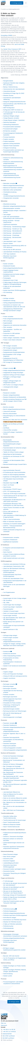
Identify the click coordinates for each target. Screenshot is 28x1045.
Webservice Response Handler (11, 824)
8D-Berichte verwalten (9, 131)
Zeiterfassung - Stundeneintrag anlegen (14, 226)
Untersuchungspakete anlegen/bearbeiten (15, 750)
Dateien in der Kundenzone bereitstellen (14, 666)
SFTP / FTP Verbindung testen (11, 491)
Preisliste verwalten (8, 694)
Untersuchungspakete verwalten (12, 748)
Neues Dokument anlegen (10, 854)
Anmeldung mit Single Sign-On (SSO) (13, 93)
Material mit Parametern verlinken (12, 187)
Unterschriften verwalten (10, 430)
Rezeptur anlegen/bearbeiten (11, 395)
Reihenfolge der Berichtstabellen (12, 454)
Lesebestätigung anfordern (11, 863)
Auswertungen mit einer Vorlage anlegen (14, 598)
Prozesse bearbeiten (9, 137)
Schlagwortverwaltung (9, 148)
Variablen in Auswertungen (10, 611)
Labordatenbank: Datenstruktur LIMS (13, 566)
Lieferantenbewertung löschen (11, 177)
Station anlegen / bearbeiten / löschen (14, 337)
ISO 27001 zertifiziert (9, 1036)
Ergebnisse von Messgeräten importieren (15, 476)
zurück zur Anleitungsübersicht (10, 9)
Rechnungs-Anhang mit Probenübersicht (14, 895)
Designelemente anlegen (10, 350)
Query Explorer (7, 552)
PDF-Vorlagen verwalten (10, 346)
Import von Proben (8, 485)
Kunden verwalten (8, 263)
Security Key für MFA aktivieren (12, 249)
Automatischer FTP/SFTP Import (12, 489)
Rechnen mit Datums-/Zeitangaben (13, 764)
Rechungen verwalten (9, 684)
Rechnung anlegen (8, 686)
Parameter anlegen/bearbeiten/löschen (14, 727)
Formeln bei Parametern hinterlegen (13, 756)
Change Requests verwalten (11, 118)
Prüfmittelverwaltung (9, 909)
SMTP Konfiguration (8, 107)
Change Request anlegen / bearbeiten (14, 120)
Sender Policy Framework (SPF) (12, 49)
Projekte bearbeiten (8, 141)
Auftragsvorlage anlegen (10, 635)
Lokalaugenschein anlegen (10, 387)
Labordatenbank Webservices (11, 792)
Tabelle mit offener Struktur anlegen (13, 452)
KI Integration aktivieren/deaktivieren (13, 548)
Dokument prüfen (8, 858)
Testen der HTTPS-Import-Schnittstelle (14, 493)
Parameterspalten (8, 609)
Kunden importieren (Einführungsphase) (14, 290)
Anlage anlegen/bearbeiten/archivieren (14, 370)
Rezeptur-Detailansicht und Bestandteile (14, 397)
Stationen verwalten (9, 335)
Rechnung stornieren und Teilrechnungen (14, 711)
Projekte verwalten (8, 139)
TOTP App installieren (9, 254)
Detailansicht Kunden (9, 266)
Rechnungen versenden (9, 688)
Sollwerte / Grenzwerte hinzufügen (13, 836)
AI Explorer (6, 550)
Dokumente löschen (8, 871)
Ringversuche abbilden (9, 745)
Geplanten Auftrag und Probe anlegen (14, 374)
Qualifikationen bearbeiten (10, 542)
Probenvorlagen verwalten (10, 637)
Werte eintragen (7, 321)
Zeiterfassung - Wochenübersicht (12, 231)
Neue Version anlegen (9, 856)
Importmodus (7, 487)
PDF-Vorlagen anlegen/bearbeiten (12, 348)
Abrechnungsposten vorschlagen (12, 717)
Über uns (3, 1023)
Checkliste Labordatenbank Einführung (14, 564)
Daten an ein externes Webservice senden (15, 798)
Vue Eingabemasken (9, 592)
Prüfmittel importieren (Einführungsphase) (15, 915)
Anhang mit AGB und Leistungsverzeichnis (15, 676)
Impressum (4, 1025)
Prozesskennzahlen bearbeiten (12, 126)
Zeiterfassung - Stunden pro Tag (12, 229)
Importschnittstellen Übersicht (11, 470)
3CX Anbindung (7, 292)
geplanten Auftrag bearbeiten (11, 143)
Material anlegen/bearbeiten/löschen (13, 185)
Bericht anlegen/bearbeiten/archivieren (14, 409)
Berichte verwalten (8, 407)
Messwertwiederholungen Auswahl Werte (15, 464)
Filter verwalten (7, 327)
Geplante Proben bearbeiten (11, 145)
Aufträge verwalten (8, 298)
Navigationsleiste (8, 81)
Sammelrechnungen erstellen (11, 709)
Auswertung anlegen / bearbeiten (12, 607)
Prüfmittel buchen (8, 926)
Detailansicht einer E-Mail (10, 280)
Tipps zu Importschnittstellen (11, 519)
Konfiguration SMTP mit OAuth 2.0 (13, 110)
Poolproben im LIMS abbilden (11, 333)
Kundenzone (7, 651)
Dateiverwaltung (8, 973)
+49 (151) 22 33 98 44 (9, 1031)
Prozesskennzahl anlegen (10, 129)
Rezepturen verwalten (9, 393)
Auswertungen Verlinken (10, 615)
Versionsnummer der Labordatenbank (13, 89)
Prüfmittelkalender (8, 928)
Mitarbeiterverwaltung (9, 204)
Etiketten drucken (8, 95)
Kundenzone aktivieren (9, 653)
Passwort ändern (8, 243)
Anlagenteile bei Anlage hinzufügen (13, 372)
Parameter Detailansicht (10, 725)
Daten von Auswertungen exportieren (14, 613)
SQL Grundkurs (7, 600)
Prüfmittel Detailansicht (10, 911)
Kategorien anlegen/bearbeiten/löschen (14, 101)
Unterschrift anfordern (9, 411)
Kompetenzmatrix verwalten (11, 537)
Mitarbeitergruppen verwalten (11, 208)
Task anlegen (7, 214)
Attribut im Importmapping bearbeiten (14, 474)
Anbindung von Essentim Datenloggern (14, 523)
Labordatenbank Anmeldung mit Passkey (14, 251)
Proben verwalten (8, 316)
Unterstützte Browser (9, 91)
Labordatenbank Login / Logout (12, 241)
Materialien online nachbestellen (12, 190)
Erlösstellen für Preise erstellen (12, 703)
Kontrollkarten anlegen (9, 917)
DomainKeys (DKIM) (6, 35)
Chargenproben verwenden (11, 198)
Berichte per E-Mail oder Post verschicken (15, 419)
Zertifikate (6, 428)
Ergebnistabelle (7, 323)
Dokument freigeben (9, 861)
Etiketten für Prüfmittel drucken (12, 922)
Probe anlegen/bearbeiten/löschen (13, 318)
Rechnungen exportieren (10, 696)
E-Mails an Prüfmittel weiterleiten (12, 924)
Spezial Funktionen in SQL (10, 629)
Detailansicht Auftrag (9, 300)
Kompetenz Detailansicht (10, 539)
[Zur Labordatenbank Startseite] (3, 3)
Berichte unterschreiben (10, 413)
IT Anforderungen (8, 881)
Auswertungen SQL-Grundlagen (12, 604)
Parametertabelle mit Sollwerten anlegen (14, 448)
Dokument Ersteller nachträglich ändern (14, 869)
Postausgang (7, 278)
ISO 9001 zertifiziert (8, 1038)
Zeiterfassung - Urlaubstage (11, 235)
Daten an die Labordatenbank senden (13, 800)
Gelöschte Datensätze (9, 122)
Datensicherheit (7, 1033)
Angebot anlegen (8, 672)
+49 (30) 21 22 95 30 (9, 1029)
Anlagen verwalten (8, 368)
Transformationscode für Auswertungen (14, 820)
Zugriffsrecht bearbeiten (10, 224)
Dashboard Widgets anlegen (11, 116)
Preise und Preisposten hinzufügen (13, 674)
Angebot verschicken (9, 678)
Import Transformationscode (11, 826)
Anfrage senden (17, 3)
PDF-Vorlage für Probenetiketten (12, 362)
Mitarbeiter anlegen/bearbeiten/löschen (14, 206)
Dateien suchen (7, 976)
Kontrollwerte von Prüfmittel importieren (14, 919)
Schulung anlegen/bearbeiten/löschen (13, 938)
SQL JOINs (6, 602)
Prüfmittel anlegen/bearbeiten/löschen (14, 913)
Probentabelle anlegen (9, 450)
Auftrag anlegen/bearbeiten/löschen (13, 302)
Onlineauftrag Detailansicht (11, 124)
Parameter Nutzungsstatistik (11, 737)
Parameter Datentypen (9, 743)
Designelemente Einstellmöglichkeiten (14, 352)
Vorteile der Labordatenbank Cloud (13, 578)
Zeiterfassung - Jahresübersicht (12, 233)
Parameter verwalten (9, 723)
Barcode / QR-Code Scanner (11, 956)
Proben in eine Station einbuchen (12, 340)
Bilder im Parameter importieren (12, 521)
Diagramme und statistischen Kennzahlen (14, 325)
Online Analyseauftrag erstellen (12, 655)
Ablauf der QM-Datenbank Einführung (14, 568)
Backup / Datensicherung (10, 87)
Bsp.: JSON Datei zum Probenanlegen (13, 810)
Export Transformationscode (11, 822)
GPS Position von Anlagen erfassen (13, 384)
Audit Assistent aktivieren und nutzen (13, 558)
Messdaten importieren (10, 483)
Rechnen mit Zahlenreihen (10, 758)
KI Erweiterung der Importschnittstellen (14, 472)
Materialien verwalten (9, 183)
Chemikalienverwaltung (9, 192)
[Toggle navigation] (25, 3)
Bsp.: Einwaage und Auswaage (11, 766)
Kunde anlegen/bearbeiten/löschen (13, 268)
